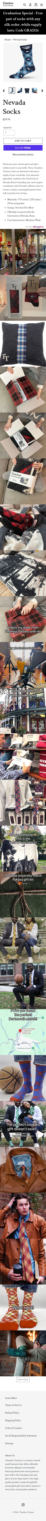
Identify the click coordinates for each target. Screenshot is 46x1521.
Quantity (7, 127)
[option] (12, 90)
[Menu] (41, 4)
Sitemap (9, 1443)
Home (8, 39)
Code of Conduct (13, 1428)
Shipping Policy (13, 1420)
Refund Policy (12, 1412)
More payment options (23, 154)
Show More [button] (23, 1379)
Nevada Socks (20, 39)
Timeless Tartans (26, 1512)
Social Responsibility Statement (21, 1435)
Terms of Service (13, 1405)
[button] (23, 252)
